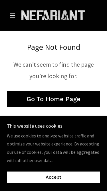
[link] (53, 15)
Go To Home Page (53, 99)
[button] (14, 15)
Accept (53, 177)
